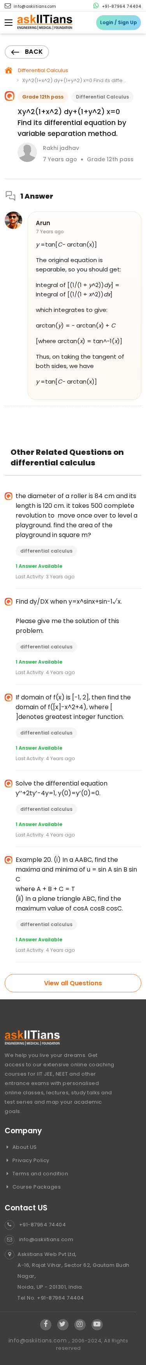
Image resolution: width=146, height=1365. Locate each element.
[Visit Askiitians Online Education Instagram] (80, 1324)
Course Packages (36, 1187)
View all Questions (73, 983)
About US (24, 1147)
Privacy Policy (30, 1160)
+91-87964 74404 (121, 6)
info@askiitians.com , (40, 1340)
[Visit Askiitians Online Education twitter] (62, 1324)
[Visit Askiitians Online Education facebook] (45, 1324)
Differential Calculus (43, 70)
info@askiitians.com (34, 6)
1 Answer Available (39, 566)
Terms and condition (39, 1173)
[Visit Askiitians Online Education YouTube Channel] (97, 1324)
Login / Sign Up (118, 22)
